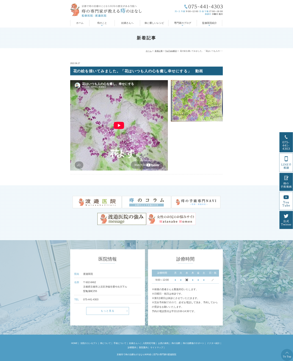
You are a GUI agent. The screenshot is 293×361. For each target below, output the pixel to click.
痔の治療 (176, 343)
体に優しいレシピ (154, 23)
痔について (105, 343)
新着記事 (159, 51)
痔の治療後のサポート (193, 343)
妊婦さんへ (127, 23)
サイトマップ (156, 347)
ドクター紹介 (213, 343)
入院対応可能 (149, 343)
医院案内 (143, 347)
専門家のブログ (182, 23)
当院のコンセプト (88, 343)
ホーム (79, 23)
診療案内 (132, 347)
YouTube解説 (171, 51)
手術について (120, 343)
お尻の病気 (163, 343)
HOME (74, 343)
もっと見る (107, 310)
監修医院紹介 (209, 23)
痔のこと (102, 23)
